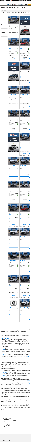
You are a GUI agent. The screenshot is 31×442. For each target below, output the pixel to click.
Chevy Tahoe (3, 340)
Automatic (28, 12)
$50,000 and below (23, 12)
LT (6, 12)
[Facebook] (10, 0)
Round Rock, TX (28, 383)
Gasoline (19, 12)
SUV (10, 12)
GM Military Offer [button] (10, 28)
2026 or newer (3, 12)
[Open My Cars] (29, 2)
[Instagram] (11, 0)
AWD (8, 12)
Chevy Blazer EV (3, 354)
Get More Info (13, 58)
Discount (10, 48)
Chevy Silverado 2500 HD (4, 372)
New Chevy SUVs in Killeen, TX (6, 338)
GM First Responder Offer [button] (11, 53)
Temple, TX (24, 365)
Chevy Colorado (3, 375)
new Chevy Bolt (28, 380)
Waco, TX (28, 356)
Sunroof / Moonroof (14, 12)
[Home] (2, 2)
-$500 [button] (17, 52)
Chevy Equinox (3, 349)
